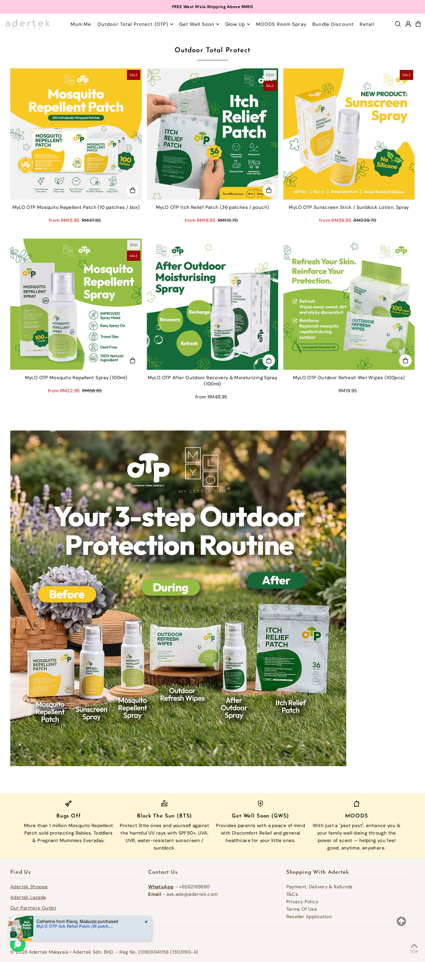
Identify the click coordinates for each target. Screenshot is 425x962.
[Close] (298, 453)
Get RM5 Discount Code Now (212, 502)
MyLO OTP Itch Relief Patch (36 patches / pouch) (75, 920)
